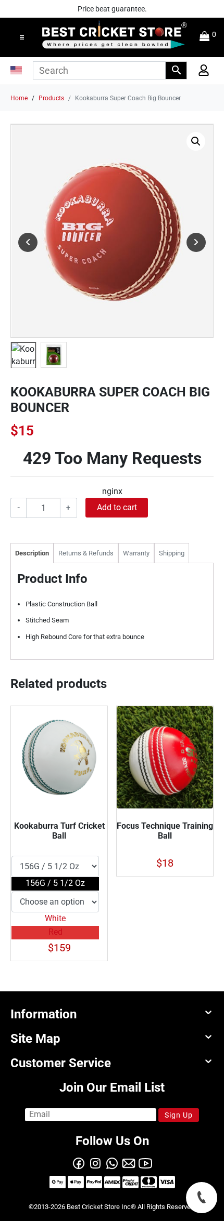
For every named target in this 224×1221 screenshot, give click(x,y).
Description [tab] (32, 553)
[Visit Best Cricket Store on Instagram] (95, 1162)
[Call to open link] (201, 1197)
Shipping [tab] (171, 553)
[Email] (128, 1162)
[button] (22, 37)
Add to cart (117, 507)
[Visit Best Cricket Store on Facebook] (78, 1162)
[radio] (55, 884)
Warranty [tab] (136, 553)
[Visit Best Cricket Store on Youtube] (145, 1162)
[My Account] (199, 72)
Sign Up (179, 1115)
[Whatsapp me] (112, 1162)
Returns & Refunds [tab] (86, 553)
